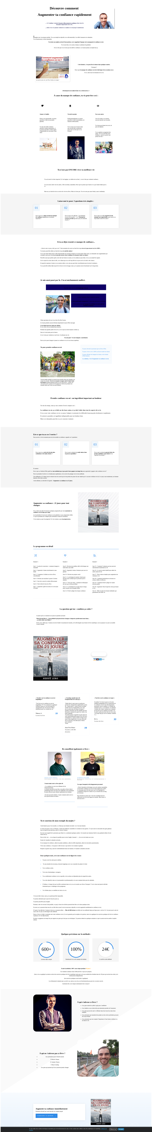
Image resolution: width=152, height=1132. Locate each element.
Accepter (121, 1129)
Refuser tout (113, 1129)
